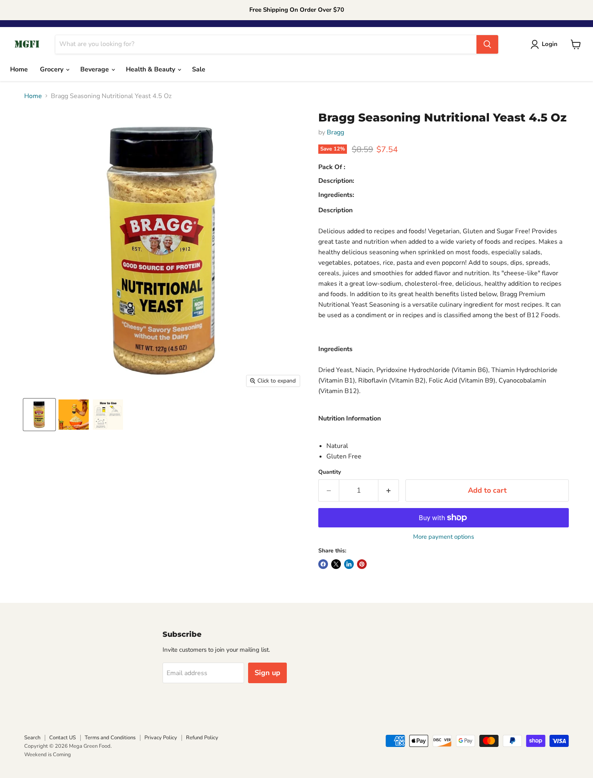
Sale (198, 69)
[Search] (487, 44)
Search (32, 737)
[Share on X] (336, 564)
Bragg (335, 132)
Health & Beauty (151, 69)
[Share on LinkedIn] (349, 564)
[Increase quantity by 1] (388, 490)
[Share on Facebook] (323, 564)
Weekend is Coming (47, 754)
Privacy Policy (160, 737)
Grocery (52, 69)
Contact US (62, 737)
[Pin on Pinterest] (362, 564)
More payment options (443, 536)
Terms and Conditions (110, 737)
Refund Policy (202, 737)
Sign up (267, 673)
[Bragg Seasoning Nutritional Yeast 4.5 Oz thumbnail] (39, 415)
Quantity (329, 472)
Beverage (95, 69)
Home (19, 69)
